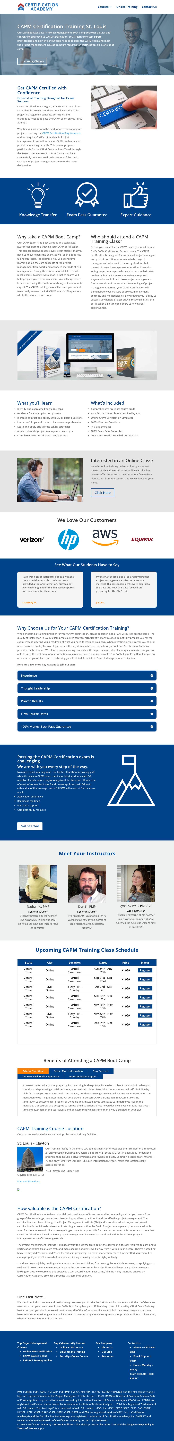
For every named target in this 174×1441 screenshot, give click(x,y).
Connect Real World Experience (41, 1076)
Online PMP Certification (37, 1351)
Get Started (30, 826)
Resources (108, 1356)
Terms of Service (27, 1428)
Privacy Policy (143, 1424)
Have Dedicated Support (83, 1076)
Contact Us (149, 7)
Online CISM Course (71, 1347)
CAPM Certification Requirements (61, 133)
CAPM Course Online (35, 1355)
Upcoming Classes (32, 61)
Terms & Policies (63, 1424)
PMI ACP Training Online (37, 1360)
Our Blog (107, 1351)
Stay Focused (100, 1071)
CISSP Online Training (72, 1351)
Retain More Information (68, 1071)
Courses (103, 7)
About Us (107, 1347)
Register (145, 970)
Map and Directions (28, 1181)
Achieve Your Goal (33, 1071)
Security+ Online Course (74, 1356)
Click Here (103, 492)
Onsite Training (126, 7)
